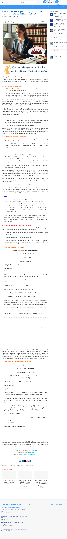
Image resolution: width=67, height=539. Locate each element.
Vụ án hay (39, 7)
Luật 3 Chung (15, 16)
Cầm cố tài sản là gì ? (59, 33)
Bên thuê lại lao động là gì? (60, 42)
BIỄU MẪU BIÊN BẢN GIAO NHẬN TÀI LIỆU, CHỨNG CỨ (59, 25)
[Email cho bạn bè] (25, 461)
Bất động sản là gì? (58, 46)
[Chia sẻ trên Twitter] (23, 461)
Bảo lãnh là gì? (57, 56)
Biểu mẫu (47, 7)
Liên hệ (62, 7)
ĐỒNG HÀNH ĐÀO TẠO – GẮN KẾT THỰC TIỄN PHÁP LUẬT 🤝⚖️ (60, 15)
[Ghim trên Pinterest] (27, 461)
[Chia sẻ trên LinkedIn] (30, 461)
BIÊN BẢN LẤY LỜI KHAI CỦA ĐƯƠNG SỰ (60, 20)
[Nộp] (35, 2)
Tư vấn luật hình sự (19, 465)
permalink (31, 465)
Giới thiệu (6, 7)
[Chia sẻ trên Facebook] (20, 461)
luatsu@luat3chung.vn (30, 454)
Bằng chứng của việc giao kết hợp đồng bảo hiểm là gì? (60, 52)
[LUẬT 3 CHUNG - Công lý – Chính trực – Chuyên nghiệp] (9, 2)
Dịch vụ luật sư (15, 7)
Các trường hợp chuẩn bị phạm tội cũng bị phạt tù (60, 38)
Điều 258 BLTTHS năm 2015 (17, 99)
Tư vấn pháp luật (28, 7)
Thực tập (55, 7)
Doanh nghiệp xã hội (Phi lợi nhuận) (60, 30)
